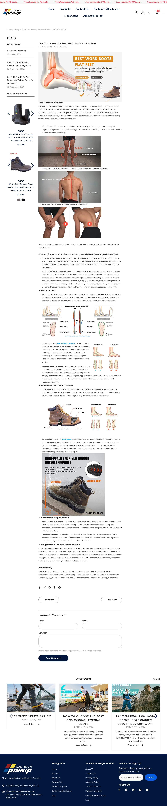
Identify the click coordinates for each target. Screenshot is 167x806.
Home (9, 30)
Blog (17, 30)
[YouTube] (147, 790)
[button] (33, 113)
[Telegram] (59, 587)
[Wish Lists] (149, 12)
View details (29, 724)
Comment (42, 633)
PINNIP (21, 131)
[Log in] (143, 12)
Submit (150, 777)
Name (41, 621)
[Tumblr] (54, 587)
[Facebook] (39, 587)
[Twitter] (44, 587)
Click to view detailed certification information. (21, 778)
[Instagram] (126, 790)
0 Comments (62, 47)
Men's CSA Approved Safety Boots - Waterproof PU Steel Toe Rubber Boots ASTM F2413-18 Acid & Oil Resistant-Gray (21, 137)
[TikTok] (140, 790)
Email (84, 621)
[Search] (136, 12)
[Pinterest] (49, 587)
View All (156, 679)
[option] (21, 124)
